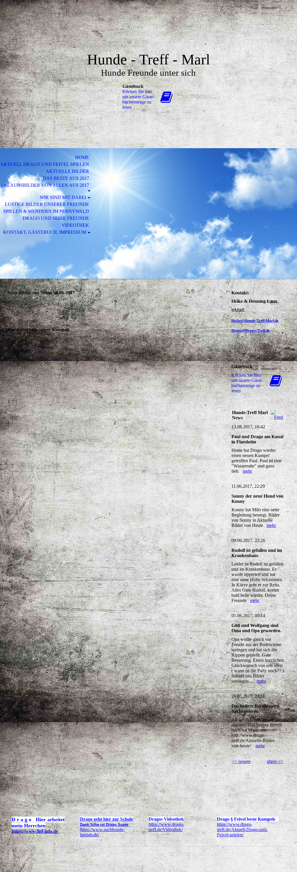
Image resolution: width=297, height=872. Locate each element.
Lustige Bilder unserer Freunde (47, 204)
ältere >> (275, 761)
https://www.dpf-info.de (35, 831)
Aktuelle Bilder (67, 171)
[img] (148, 31)
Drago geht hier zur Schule (106, 819)
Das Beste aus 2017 (66, 178)
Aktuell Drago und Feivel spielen (44, 164)
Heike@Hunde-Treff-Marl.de (255, 320)
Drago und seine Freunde (56, 218)
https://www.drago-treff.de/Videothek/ (166, 827)
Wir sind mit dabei (63, 197)
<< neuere (241, 761)
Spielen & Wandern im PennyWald (46, 211)
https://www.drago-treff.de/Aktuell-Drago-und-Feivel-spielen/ (242, 829)
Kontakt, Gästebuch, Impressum (44, 232)
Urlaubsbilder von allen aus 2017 (45, 185)
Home (82, 157)
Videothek (75, 225)
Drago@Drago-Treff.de (250, 330)
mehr (247, 471)
